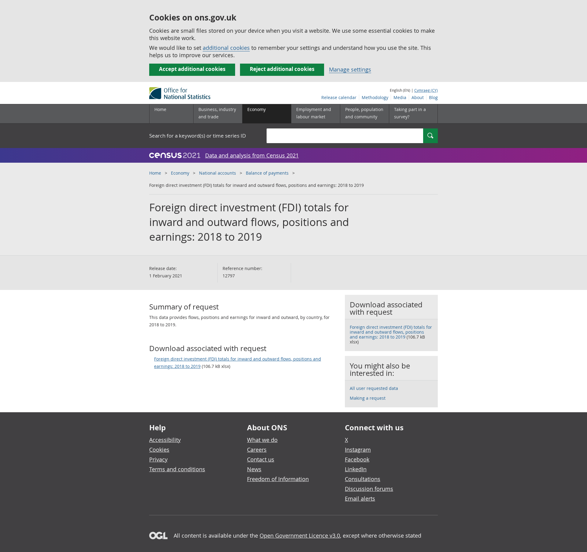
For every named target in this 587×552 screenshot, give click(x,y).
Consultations (362, 479)
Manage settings (350, 69)
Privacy (158, 459)
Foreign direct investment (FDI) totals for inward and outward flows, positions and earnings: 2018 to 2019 (237, 362)
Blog (433, 97)
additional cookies (226, 47)
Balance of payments (267, 173)
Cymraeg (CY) (426, 90)
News (254, 469)
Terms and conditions (177, 469)
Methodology (375, 97)
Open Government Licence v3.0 (300, 535)
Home (160, 109)
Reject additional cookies (282, 68)
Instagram (358, 449)
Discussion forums (369, 488)
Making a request (368, 398)
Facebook (357, 459)
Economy (180, 173)
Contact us (260, 459)
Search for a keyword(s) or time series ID (197, 135)
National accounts (217, 173)
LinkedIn (356, 469)
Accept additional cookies (192, 68)
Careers (257, 449)
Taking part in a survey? (410, 113)
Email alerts (360, 498)
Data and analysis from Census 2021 (252, 155)
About (418, 97)
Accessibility (165, 439)
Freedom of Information (278, 479)
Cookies (159, 449)
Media (399, 97)
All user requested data (374, 388)
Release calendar (338, 97)
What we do (262, 439)
